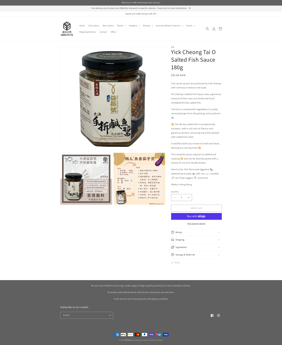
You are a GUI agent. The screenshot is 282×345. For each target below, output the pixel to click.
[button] (121, 25)
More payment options (196, 223)
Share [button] (177, 262)
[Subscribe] (109, 315)
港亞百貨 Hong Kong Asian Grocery (137, 340)
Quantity (174, 191)
